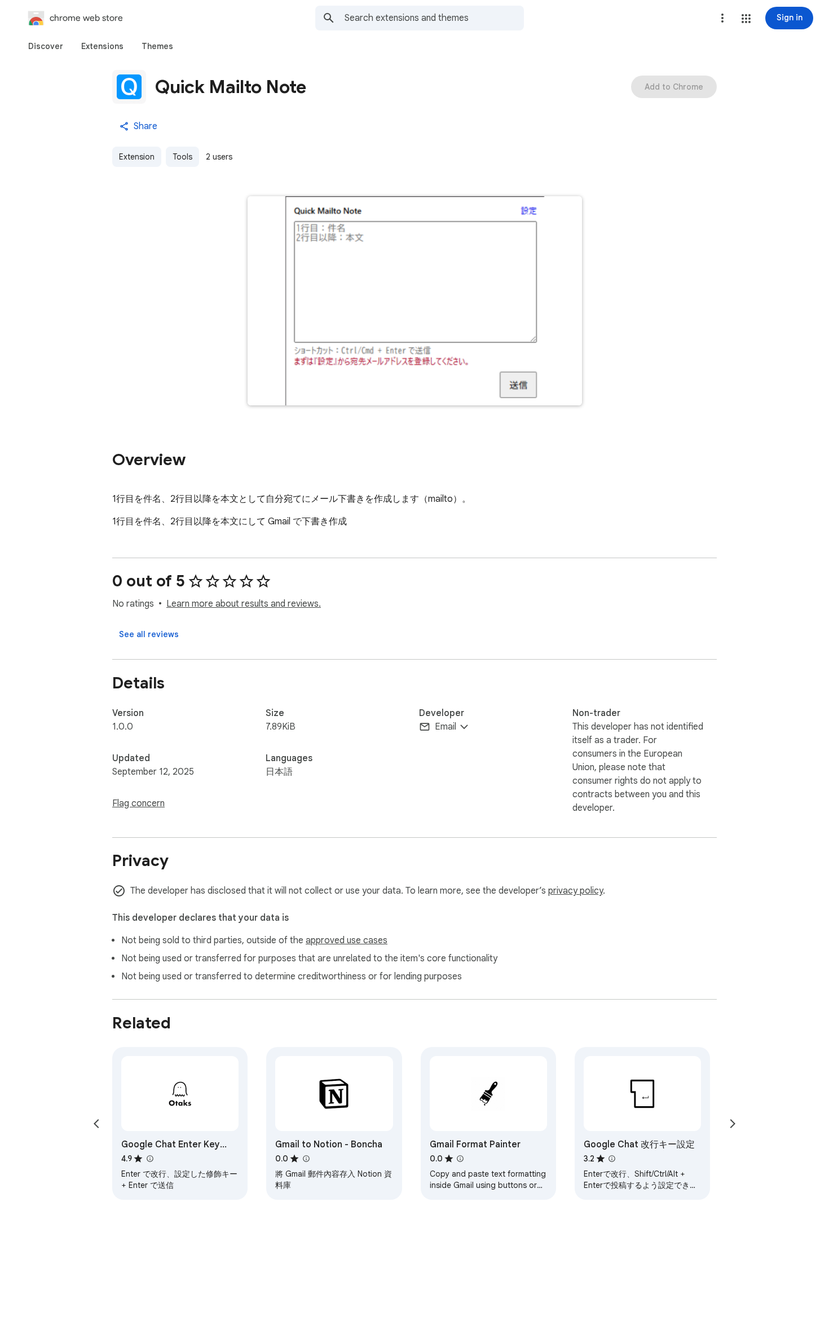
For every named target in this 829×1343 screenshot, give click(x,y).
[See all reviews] (149, 634)
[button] (746, 18)
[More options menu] (722, 18)
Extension (137, 157)
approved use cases (346, 940)
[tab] (45, 46)
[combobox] (434, 18)
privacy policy (575, 890)
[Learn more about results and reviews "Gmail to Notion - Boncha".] (305, 1158)
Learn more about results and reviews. (243, 603)
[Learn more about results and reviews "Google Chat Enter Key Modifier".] (149, 1158)
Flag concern (138, 803)
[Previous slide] (96, 1123)
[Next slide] (732, 1123)
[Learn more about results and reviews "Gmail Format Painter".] (460, 1158)
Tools (182, 157)
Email (445, 726)
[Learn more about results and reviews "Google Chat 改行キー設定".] (611, 1158)
